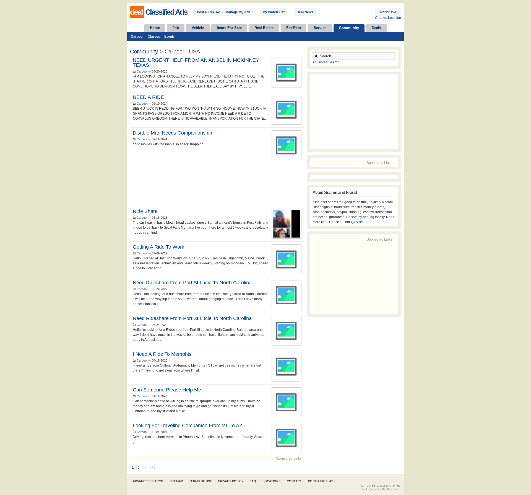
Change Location (388, 17)
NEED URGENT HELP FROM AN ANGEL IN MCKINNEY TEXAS (196, 62)
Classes (154, 36)
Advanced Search (326, 62)
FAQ (253, 481)
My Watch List (273, 12)
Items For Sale (229, 28)
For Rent (293, 28)
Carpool (137, 36)
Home (155, 28)
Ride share (145, 211)
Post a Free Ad (208, 12)
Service (320, 28)
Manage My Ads (238, 12)
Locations (271, 481)
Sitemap (176, 481)
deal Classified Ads (378, 486)
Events (169, 36)
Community (349, 28)
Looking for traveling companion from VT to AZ (187, 425)
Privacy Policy (230, 481)
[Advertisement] (217, 184)
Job (176, 28)
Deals (376, 28)
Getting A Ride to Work (158, 247)
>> (151, 468)
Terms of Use (200, 481)
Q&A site (358, 222)
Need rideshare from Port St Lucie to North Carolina (192, 282)
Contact (294, 481)
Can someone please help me (167, 390)
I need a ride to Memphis (162, 354)
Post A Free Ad (321, 481)
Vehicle (198, 28)
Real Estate (264, 28)
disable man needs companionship (172, 133)
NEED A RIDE (148, 97)
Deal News (304, 12)
